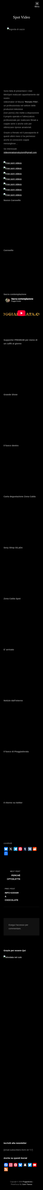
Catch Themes (27, 1184)
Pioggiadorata (27, 1182)
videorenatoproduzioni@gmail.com (20, 152)
